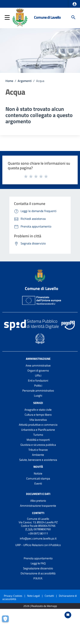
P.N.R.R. (38, 578)
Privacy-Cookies (13, 596)
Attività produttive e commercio (38, 424)
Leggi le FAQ (38, 563)
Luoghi (38, 395)
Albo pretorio (38, 500)
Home (9, 80)
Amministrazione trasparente (38, 505)
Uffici (38, 375)
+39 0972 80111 (38, 533)
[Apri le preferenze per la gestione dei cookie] (7, 620)
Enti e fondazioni (38, 380)
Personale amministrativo (38, 390)
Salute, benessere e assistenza (38, 460)
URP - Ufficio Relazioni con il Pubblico (38, 545)
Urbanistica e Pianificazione (38, 429)
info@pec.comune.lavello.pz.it (38, 538)
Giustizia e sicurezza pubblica (38, 444)
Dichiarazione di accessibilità (38, 573)
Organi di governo (38, 370)
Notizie (38, 473)
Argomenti (25, 80)
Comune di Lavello (47, 17)
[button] (74, 4)
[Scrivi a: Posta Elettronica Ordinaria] (38, 542)
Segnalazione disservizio (38, 568)
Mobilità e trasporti (38, 439)
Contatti (38, 513)
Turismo (38, 434)
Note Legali (33, 596)
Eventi (38, 483)
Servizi (38, 403)
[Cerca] (73, 17)
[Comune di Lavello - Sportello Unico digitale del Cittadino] (20, 17)
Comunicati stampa (38, 478)
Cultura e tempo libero (38, 414)
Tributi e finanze (38, 449)
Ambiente (38, 455)
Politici (38, 385)
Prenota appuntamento (38, 558)
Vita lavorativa (38, 419)
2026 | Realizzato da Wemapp (40, 606)
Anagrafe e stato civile (38, 409)
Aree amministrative (38, 365)
